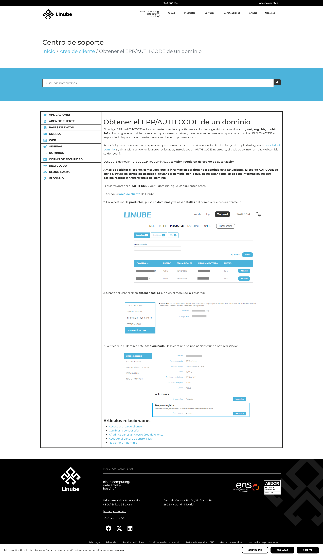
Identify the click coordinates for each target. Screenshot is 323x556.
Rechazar (282, 550)
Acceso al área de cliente (125, 426)
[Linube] (57, 14)
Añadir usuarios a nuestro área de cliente (136, 434)
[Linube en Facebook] (108, 528)
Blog (130, 468)
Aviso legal (94, 542)
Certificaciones (232, 13)
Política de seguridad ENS (200, 542)
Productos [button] (189, 13)
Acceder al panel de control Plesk (131, 438)
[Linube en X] (119, 528)
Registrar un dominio (123, 442)
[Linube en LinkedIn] (130, 528)
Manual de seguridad (231, 542)
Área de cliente (77, 51)
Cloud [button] (171, 13)
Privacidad (112, 542)
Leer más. (119, 550)
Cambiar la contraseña (124, 430)
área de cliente (129, 194)
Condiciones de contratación (164, 542)
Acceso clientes (268, 3)
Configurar (255, 550)
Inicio (48, 51)
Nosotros (270, 13)
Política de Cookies (133, 542)
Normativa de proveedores (263, 542)
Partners (252, 13)
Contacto (118, 468)
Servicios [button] (209, 13)
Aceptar (308, 550)
